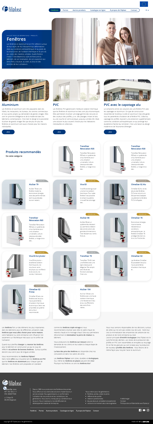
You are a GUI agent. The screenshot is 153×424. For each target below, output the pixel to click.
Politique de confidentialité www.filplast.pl (134, 403)
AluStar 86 (84, 217)
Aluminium (10, 105)
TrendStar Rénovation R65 (36, 219)
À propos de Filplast (118, 10)
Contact (134, 10)
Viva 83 (83, 184)
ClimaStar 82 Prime (34, 290)
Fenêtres (54, 10)
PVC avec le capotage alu (122, 105)
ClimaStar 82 (136, 256)
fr (146, 10)
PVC (56, 105)
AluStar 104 (85, 289)
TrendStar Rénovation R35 (87, 147)
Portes (65, 10)
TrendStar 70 (86, 256)
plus (8, 132)
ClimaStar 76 (136, 217)
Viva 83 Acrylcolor (37, 256)
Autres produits (79, 10)
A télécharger (125, 399)
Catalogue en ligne (97, 10)
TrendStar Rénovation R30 (138, 147)
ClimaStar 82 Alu (138, 184)
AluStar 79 (33, 184)
